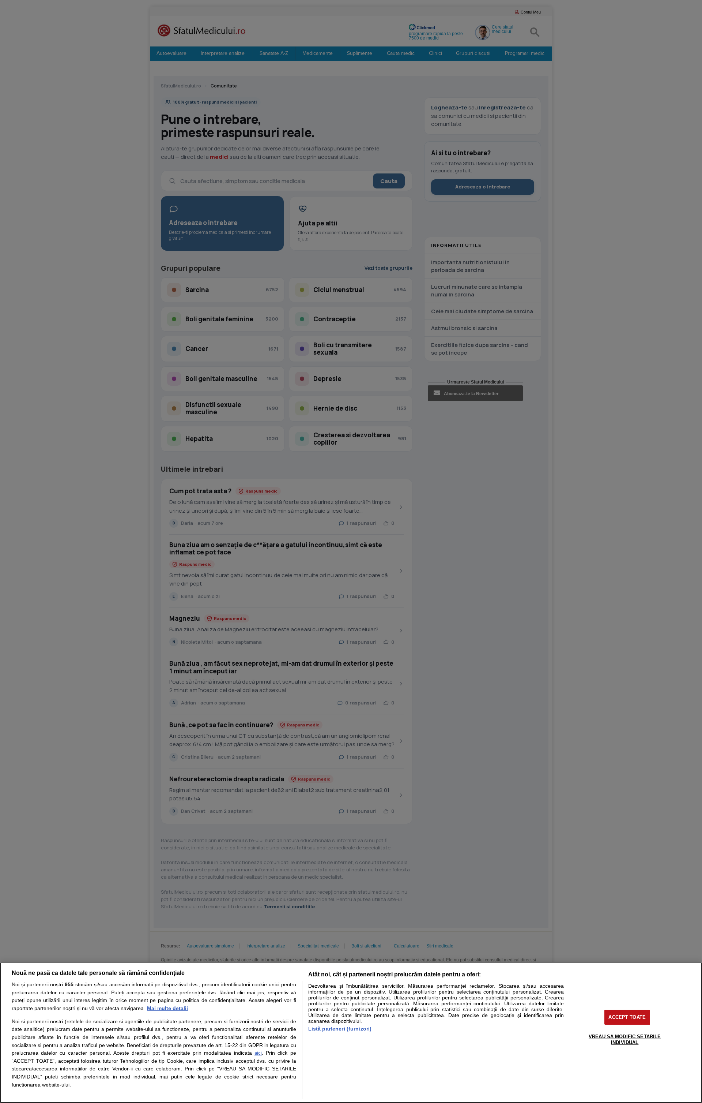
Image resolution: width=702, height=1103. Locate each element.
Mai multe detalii (167, 1008)
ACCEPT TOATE (627, 1017)
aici (258, 1053)
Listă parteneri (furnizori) (340, 1029)
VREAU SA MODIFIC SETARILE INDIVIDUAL (625, 1039)
